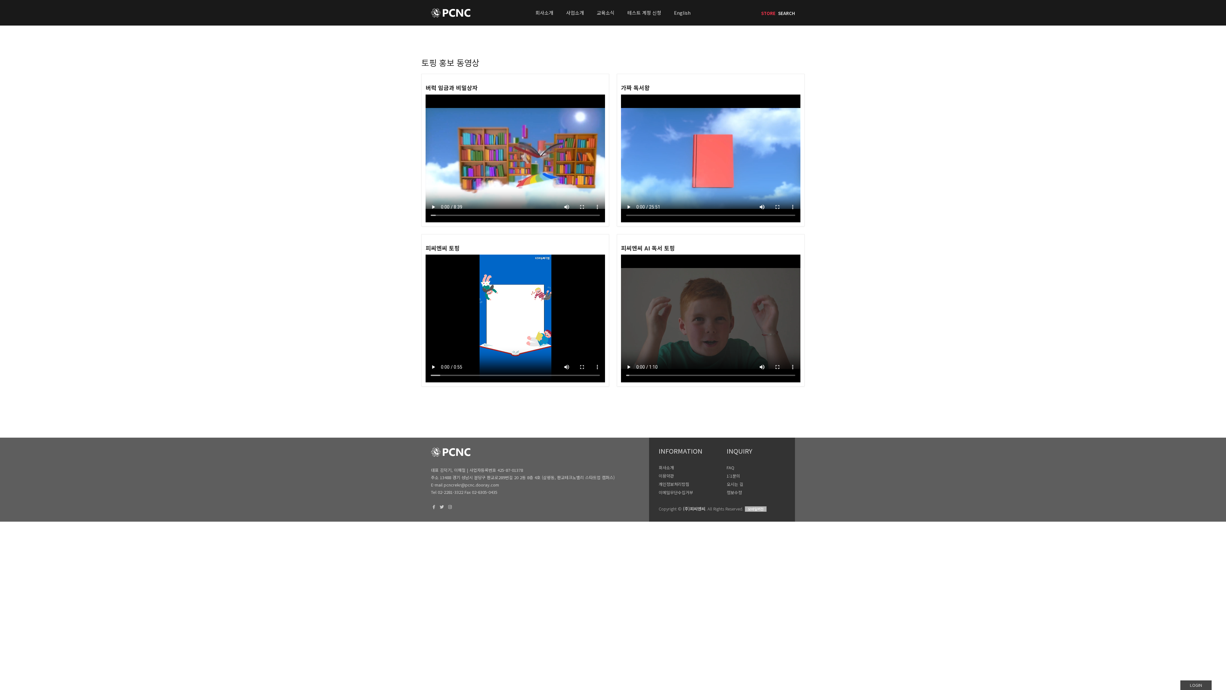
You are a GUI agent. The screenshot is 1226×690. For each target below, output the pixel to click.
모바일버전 (756, 508)
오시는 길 (735, 484)
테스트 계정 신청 (644, 12)
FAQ (730, 467)
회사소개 (544, 12)
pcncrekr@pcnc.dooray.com (471, 485)
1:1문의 (733, 476)
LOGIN (1196, 685)
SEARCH (786, 13)
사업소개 (575, 12)
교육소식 (606, 12)
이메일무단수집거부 (676, 492)
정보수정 (734, 492)
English (682, 12)
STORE (768, 13)
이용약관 (666, 476)
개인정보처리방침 (674, 484)
